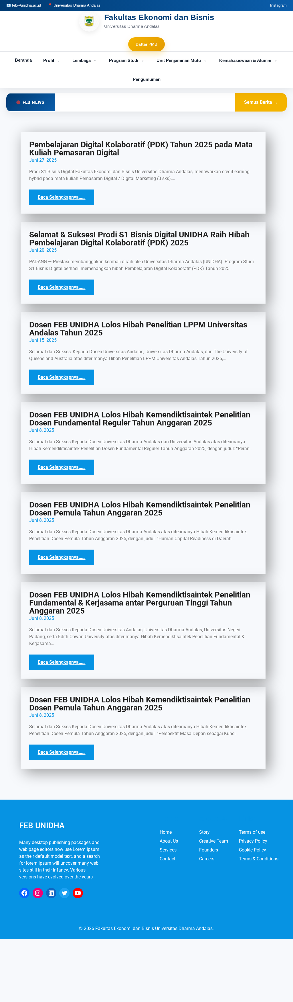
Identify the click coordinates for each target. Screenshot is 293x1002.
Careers (206, 859)
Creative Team (213, 841)
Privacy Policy (253, 841)
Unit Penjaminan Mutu (182, 60)
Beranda (23, 60)
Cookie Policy (252, 850)
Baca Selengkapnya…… (62, 197)
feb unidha (42, 825)
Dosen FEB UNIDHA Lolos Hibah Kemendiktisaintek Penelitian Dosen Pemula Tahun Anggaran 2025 (139, 509)
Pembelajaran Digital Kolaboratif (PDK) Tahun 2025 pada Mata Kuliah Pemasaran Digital (141, 149)
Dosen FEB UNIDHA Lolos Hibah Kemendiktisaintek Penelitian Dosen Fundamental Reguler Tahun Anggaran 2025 (139, 419)
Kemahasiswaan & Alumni (248, 60)
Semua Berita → (261, 102)
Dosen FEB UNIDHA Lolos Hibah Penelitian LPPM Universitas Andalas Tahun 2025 (138, 329)
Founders (208, 850)
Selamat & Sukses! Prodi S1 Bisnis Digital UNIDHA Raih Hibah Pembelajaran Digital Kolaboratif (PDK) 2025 (139, 239)
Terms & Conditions (258, 859)
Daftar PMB (146, 44)
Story (204, 832)
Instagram (278, 5)
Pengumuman (147, 79)
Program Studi (126, 60)
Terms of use (252, 832)
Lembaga (84, 60)
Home (166, 832)
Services (168, 850)
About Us (169, 841)
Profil (51, 60)
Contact (167, 859)
